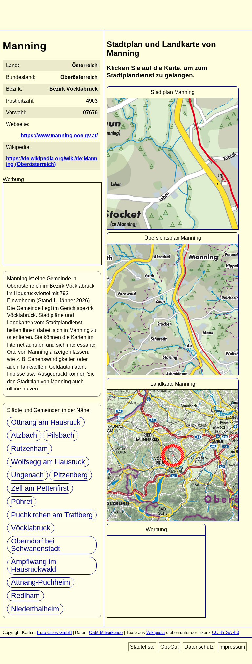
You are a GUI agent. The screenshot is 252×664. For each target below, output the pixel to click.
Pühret (21, 501)
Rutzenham (29, 449)
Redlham (25, 595)
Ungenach (27, 475)
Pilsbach (60, 435)
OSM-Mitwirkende (106, 632)
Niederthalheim (35, 609)
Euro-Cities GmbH (54, 632)
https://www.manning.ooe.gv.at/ (59, 135)
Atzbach (24, 435)
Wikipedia (155, 632)
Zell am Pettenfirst (40, 488)
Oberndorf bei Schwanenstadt (35, 544)
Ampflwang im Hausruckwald (33, 565)
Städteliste (142, 647)
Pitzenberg (70, 475)
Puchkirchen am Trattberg (52, 515)
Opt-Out (169, 647)
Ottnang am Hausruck (45, 422)
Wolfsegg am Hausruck (48, 462)
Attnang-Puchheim (40, 582)
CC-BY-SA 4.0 (225, 632)
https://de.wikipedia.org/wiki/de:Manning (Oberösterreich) (51, 161)
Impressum (232, 647)
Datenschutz (199, 647)
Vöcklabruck (30, 528)
